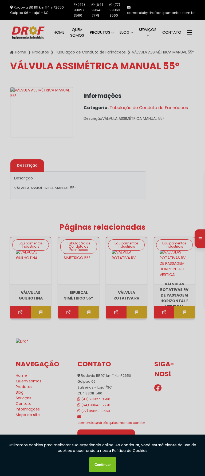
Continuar (102, 465)
